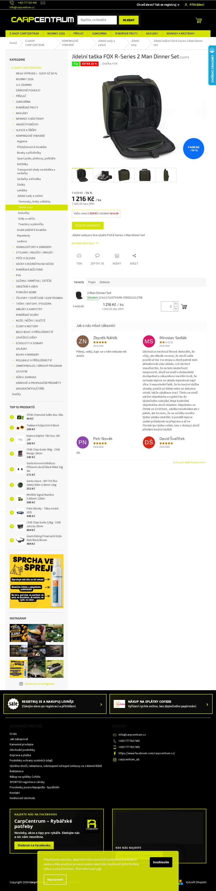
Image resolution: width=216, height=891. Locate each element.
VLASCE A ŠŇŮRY (26, 130)
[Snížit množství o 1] (176, 308)
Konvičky (24, 213)
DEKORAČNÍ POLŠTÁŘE (30, 389)
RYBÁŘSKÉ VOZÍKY (27, 315)
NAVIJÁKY (22, 113)
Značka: (109, 64)
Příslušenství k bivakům (32, 147)
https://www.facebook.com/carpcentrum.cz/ (147, 753)
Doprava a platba (20, 755)
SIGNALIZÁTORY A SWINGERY (34, 247)
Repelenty (23, 236)
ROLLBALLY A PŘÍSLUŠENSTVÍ (34, 360)
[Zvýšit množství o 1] (176, 303)
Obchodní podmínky (22, 750)
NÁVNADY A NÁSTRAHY (30, 119)
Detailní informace (83, 243)
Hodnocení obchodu (22, 798)
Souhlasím (161, 862)
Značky (16, 394)
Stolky (21, 185)
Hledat (129, 20)
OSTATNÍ (21, 372)
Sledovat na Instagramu (40, 684)
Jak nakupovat (19, 739)
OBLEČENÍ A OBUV (27, 287)
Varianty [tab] (79, 282)
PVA (18, 275)
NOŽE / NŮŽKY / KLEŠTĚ (30, 321)
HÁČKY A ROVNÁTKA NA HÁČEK (35, 264)
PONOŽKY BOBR (26, 292)
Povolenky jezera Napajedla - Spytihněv (34, 787)
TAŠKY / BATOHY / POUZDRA (33, 304)
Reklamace (17, 771)
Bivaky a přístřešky (29, 153)
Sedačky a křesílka (29, 179)
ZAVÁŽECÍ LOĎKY (26, 337)
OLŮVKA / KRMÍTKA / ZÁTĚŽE (34, 281)
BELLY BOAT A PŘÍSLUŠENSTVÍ (34, 332)
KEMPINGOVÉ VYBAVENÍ (30, 136)
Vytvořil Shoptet (196, 882)
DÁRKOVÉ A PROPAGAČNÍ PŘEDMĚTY (38, 383)
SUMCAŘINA (23, 102)
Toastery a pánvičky (31, 224)
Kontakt (15, 793)
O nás (13, 734)
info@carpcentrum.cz (132, 735)
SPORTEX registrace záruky (27, 782)
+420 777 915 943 (129, 741)
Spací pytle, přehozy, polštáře (36, 158)
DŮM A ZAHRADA (26, 377)
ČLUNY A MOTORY (27, 326)
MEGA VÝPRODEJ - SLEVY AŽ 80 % (36, 73)
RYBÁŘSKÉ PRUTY (27, 107)
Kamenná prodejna (21, 744)
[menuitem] (24, 33)
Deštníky (22, 164)
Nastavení (55, 879)
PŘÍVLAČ (21, 96)
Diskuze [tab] (105, 282)
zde (98, 868)
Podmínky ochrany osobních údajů (31, 760)
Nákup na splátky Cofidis (25, 777)
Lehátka (22, 190)
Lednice (22, 241)
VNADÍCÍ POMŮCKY (27, 124)
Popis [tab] (92, 282)
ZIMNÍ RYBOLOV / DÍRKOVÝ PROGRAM (39, 366)
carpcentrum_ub (129, 759)
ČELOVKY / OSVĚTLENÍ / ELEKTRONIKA (39, 298)
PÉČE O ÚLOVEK (25, 258)
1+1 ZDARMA (24, 85)
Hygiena (22, 141)
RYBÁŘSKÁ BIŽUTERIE (29, 270)
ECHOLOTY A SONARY (29, 343)
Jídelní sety (25, 207)
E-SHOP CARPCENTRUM (26, 68)
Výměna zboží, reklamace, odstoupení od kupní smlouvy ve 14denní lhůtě (56, 766)
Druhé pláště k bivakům (31, 230)
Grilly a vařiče (26, 219)
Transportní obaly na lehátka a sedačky (36, 171)
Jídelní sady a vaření (30, 196)
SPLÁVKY (21, 349)
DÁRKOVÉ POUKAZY (28, 90)
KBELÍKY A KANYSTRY (29, 309)
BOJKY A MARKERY (27, 355)
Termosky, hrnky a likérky (34, 202)
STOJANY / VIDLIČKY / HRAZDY (34, 252)
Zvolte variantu (87, 225)
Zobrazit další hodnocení (188, 462)
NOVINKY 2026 (24, 79)
